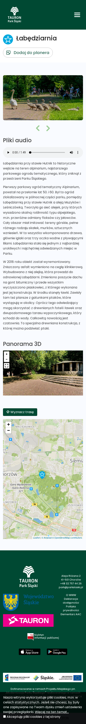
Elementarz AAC (71, 614)
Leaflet (36, 537)
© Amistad (47, 537)
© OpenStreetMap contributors (67, 537)
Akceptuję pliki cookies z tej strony (33, 716)
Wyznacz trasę (22, 412)
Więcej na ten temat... (52, 712)
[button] (38, 128)
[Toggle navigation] (77, 15)
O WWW (71, 595)
